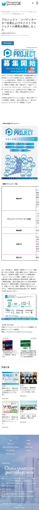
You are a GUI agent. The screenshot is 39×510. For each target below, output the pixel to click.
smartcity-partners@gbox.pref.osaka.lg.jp (19, 332)
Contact (28, 450)
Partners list (28, 447)
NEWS (8, 11)
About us (10, 444)
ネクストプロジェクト (16, 35)
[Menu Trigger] (37, 2)
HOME (3, 11)
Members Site (10, 454)
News (28, 440)
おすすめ (6, 35)
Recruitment (10, 450)
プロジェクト (26, 35)
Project (28, 444)
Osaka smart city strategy (10, 447)
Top (10, 440)
